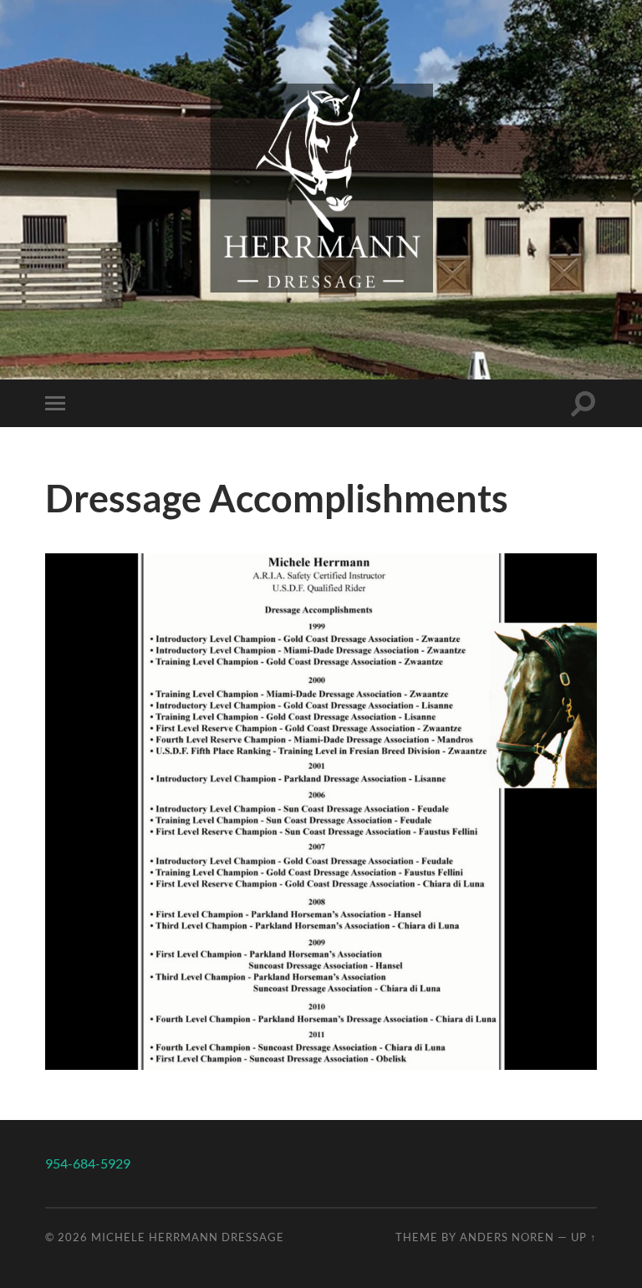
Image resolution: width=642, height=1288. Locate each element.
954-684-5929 (87, 1163)
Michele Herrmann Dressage (187, 1237)
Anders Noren (507, 1237)
